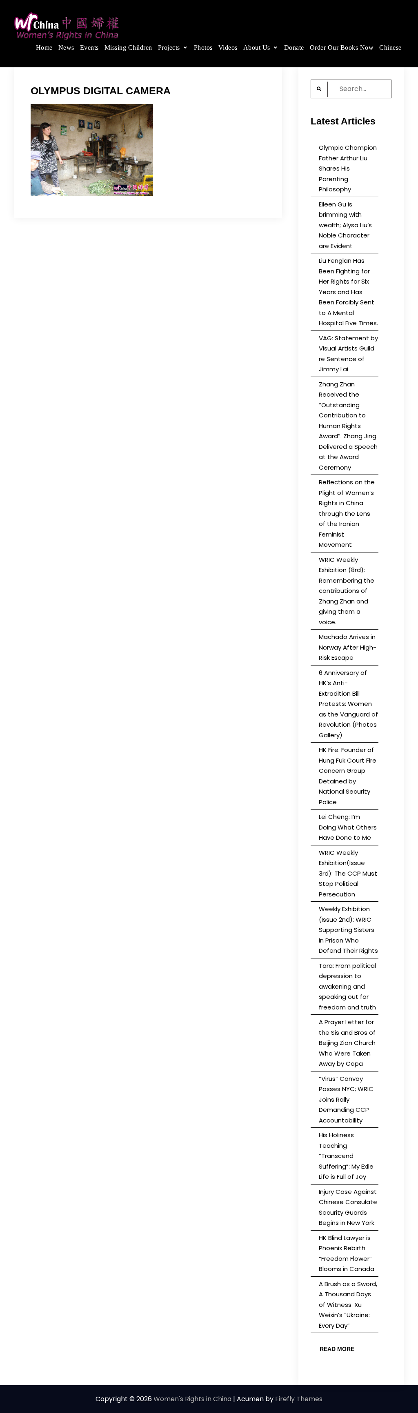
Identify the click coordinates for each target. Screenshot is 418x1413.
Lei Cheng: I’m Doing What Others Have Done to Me (348, 827)
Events (89, 47)
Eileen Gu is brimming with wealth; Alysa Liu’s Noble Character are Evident (345, 225)
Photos (203, 47)
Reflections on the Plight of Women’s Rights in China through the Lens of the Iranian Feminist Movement (347, 513)
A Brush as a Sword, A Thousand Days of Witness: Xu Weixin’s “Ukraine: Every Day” (348, 1305)
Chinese (390, 47)
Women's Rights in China (192, 1399)
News (66, 47)
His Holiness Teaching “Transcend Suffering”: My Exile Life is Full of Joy (346, 1156)
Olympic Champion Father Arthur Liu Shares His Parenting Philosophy (348, 168)
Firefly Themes (298, 1399)
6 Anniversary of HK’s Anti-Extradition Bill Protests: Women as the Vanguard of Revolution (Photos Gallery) (348, 703)
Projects (169, 47)
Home (44, 47)
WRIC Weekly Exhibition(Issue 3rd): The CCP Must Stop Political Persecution (348, 873)
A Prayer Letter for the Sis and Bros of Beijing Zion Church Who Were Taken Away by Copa (347, 1043)
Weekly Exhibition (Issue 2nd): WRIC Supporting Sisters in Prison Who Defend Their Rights (348, 930)
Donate (294, 47)
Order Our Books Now (342, 47)
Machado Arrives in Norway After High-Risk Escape (347, 647)
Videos (228, 47)
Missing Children (128, 47)
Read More (337, 1349)
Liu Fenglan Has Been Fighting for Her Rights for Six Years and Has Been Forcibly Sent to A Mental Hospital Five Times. (348, 291)
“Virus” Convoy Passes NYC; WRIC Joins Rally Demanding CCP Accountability (346, 1099)
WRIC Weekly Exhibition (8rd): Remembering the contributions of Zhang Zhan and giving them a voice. (346, 590)
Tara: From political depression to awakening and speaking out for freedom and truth (347, 986)
